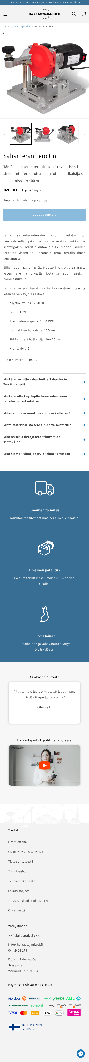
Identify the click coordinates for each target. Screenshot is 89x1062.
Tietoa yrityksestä (20, 861)
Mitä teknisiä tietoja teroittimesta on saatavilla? (31, 439)
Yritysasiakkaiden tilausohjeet (29, 901)
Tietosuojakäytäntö (21, 881)
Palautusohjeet (18, 891)
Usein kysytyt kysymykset (25, 852)
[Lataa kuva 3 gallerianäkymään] (67, 133)
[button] (5, 14)
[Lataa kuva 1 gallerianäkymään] (20, 133)
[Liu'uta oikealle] (84, 134)
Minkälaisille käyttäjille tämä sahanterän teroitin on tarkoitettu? (35, 398)
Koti (5, 26)
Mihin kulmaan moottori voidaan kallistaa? (36, 413)
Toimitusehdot (18, 871)
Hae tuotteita (17, 842)
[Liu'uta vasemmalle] (4, 134)
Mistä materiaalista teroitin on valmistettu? (37, 425)
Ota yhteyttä (17, 910)
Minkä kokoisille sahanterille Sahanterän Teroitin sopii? (35, 381)
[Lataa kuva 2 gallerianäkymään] (44, 133)
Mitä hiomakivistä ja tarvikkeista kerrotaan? (37, 453)
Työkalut (14, 26)
